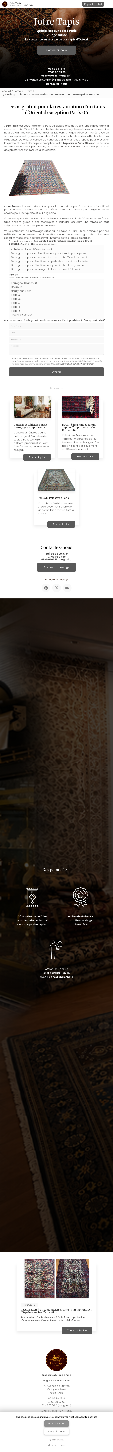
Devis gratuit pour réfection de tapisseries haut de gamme (47, 265)
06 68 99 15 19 (56, 68)
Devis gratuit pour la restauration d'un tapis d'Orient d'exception (50, 257)
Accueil (6, 91)
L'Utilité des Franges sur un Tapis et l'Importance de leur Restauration (79, 427)
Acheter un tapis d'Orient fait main (32, 249)
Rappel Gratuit (93, 4)
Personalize (58, 1439)
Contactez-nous (56, 50)
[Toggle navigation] (109, 4)
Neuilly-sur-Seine (21, 291)
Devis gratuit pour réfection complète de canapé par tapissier (49, 261)
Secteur (18, 91)
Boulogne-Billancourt (24, 283)
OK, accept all (57, 1423)
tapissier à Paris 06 (43, 125)
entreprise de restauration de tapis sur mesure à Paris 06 (48, 218)
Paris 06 (31, 91)
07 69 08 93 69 (57, 72)
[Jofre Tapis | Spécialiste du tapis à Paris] (5, 3)
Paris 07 (15, 303)
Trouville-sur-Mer (21, 314)
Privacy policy (57, 1445)
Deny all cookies (57, 1431)
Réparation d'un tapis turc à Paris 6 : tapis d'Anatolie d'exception (53, 1311)
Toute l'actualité (77, 1330)
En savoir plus (37, 457)
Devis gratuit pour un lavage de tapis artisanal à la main (46, 269)
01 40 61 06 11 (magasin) (56, 75)
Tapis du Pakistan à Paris (53, 498)
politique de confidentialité (77, 363)
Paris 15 (15, 307)
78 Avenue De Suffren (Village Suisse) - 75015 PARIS (56, 79)
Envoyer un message (56, 567)
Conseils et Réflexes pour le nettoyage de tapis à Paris (31, 426)
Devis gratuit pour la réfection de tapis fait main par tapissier (49, 253)
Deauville (16, 287)
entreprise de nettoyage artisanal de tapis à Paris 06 (47, 231)
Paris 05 (16, 295)
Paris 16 (15, 310)
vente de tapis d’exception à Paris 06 (81, 206)
